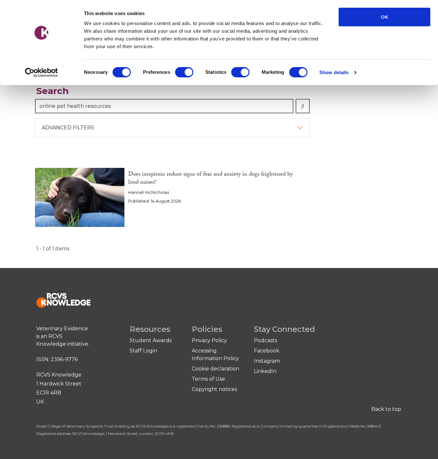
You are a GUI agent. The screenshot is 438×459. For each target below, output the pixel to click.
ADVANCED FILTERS (68, 128)
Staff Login (143, 351)
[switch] (184, 72)
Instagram (267, 361)
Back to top (386, 409)
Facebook (266, 351)
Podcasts (265, 340)
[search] (303, 106)
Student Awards (151, 340)
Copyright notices (214, 389)
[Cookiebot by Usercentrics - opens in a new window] (41, 72)
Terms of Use (208, 379)
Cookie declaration (215, 369)
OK (384, 17)
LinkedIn (265, 371)
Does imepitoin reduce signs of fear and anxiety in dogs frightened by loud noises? (210, 179)
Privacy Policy (209, 340)
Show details (334, 72)
